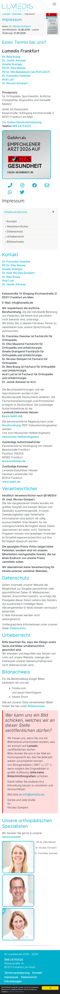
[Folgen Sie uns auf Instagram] (22, 185)
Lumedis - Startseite (12, 14)
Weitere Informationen (16, 992)
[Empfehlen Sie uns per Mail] (47, 185)
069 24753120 (13, 959)
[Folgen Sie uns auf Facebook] (34, 185)
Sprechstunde (11, 836)
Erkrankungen (13, 981)
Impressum (11, 977)
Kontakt (12, 221)
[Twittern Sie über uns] (22, 192)
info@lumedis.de (33, 794)
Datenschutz (15, 231)
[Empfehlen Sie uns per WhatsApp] (10, 192)
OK (50, 988)
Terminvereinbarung (17, 972)
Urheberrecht (15, 236)
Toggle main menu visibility (54, 4)
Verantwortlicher (17, 226)
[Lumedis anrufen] (10, 185)
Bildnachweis (15, 241)
